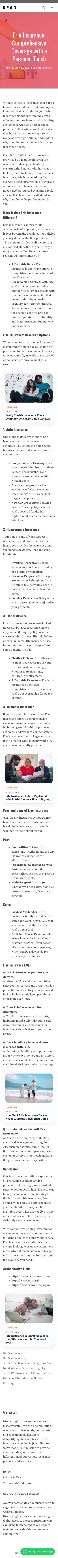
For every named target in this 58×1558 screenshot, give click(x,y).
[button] (43, 8)
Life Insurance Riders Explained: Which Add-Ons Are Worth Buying (27, 798)
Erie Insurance (17, 1353)
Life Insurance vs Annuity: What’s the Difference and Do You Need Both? (27, 1339)
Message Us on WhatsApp (40, 1551)
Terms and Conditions (17, 1483)
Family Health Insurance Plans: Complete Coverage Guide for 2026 (27, 417)
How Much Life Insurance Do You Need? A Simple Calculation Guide (26, 1117)
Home (7, 1471)
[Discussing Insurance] (9, 8)
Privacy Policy (12, 1477)
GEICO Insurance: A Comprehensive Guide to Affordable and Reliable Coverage (28, 1378)
